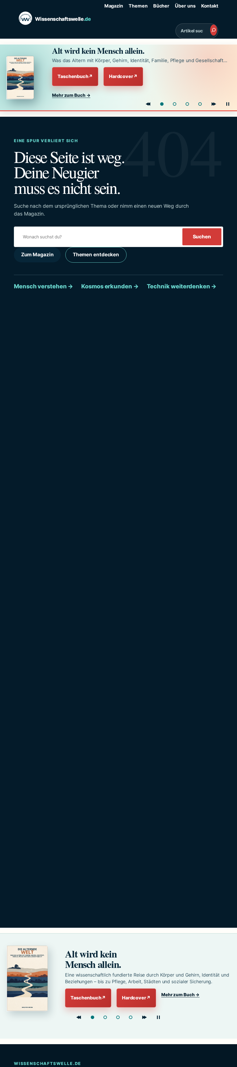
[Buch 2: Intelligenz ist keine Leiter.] (174, 104)
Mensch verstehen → (43, 286)
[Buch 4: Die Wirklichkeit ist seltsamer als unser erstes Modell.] (200, 104)
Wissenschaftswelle (63, 19)
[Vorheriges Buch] (148, 104)
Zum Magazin (37, 254)
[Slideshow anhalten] (227, 104)
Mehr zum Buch (71, 95)
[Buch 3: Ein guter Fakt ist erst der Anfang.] (187, 104)
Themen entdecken (96, 254)
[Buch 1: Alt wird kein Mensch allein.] (161, 104)
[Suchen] (213, 30)
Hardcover (123, 76)
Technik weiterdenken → (182, 286)
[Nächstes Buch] (214, 104)
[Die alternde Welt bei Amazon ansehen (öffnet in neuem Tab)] (24, 77)
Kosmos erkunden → (109, 286)
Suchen (202, 237)
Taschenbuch (75, 76)
